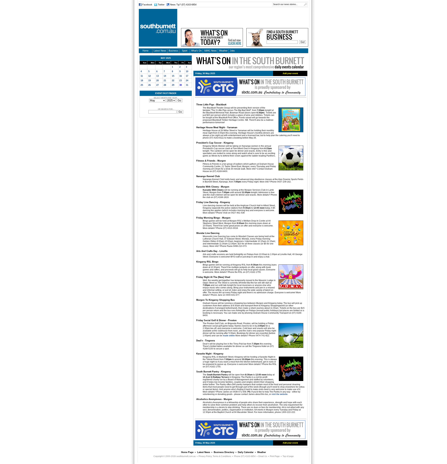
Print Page (275, 456)
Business (173, 50)
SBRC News (210, 50)
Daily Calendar (246, 452)
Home (145, 50)
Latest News (160, 50)
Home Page (187, 452)
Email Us (262, 456)
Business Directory (224, 452)
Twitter (161, 4)
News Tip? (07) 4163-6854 (183, 4)
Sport (185, 50)
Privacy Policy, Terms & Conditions (215, 456)
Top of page (288, 456)
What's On (196, 50)
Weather (223, 50)
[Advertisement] (244, 17)
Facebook (147, 4)
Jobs (232, 50)
